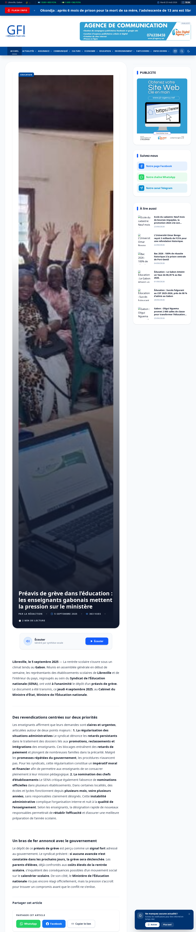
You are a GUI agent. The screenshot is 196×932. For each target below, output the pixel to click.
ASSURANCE (43, 51)
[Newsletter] (175, 51)
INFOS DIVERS (160, 51)
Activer (154, 924)
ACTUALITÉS (28, 51)
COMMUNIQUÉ (61, 51)
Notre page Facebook (159, 166)
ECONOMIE (90, 51)
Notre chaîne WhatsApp (160, 177)
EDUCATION (105, 51)
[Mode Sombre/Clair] (188, 51)
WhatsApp (30, 923)
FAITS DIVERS (142, 51)
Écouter (98, 641)
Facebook (56, 923)
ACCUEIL (14, 51)
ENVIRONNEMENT (123, 51)
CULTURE (76, 51)
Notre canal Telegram (159, 188)
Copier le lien (83, 923)
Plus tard (167, 924)
